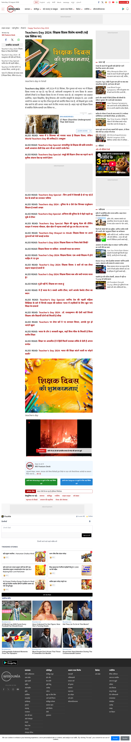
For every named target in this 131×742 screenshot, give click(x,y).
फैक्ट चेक (27, 725)
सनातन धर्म (71, 681)
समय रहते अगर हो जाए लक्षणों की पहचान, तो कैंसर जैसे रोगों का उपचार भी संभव (112, 130)
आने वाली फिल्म (50, 698)
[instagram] (109, 2)
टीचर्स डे (23, 28)
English (42, 2)
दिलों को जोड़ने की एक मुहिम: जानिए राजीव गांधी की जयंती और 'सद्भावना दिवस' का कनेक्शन (112, 230)
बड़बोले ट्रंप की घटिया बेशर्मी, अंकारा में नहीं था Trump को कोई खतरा (111, 277)
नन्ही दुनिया (15, 28)
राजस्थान (27, 712)
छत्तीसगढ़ (27, 701)
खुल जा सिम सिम (51, 695)
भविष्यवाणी (71, 677)
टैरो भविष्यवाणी (113, 695)
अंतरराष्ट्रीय (28, 688)
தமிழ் (48, 2)
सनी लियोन (49, 708)
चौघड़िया (111, 701)
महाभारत (70, 691)
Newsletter (123, 2)
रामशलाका (112, 698)
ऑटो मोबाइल (28, 719)
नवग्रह (110, 708)
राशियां (111, 684)
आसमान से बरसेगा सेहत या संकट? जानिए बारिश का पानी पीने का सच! (112, 246)
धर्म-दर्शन (70, 698)
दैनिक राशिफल (113, 674)
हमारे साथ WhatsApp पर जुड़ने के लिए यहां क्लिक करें (41, 482)
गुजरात (27, 705)
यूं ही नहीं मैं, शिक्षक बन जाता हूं (51, 283)
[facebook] (98, 2)
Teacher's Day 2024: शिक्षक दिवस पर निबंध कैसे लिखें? (12, 49)
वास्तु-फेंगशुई (112, 691)
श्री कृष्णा (70, 684)
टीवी (47, 712)
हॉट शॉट (48, 677)
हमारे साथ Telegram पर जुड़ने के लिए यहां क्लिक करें (76, 482)
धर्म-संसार (76, 496)
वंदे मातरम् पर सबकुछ (50, 9)
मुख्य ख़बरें (28, 681)
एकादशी (70, 674)
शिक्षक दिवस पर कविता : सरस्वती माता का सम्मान (59, 248)
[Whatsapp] (116, 2)
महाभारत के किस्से (31, 499)
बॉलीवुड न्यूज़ (49, 674)
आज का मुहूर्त (113, 681)
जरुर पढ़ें (102, 62)
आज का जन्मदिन (114, 677)
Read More (41, 451)
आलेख (48, 688)
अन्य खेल (97, 674)
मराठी (53, 2)
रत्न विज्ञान (112, 712)
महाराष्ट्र (27, 708)
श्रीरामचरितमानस (99, 9)
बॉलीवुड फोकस (50, 701)
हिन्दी (36, 2)
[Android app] (10, 662)
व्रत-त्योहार (71, 695)
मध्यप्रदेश (27, 698)
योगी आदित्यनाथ (29, 674)
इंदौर (26, 691)
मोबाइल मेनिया (29, 732)
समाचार (27, 9)
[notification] (127, 9)
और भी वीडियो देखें (103, 149)
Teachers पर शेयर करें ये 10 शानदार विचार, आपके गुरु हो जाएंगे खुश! (11, 68)
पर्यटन (48, 691)
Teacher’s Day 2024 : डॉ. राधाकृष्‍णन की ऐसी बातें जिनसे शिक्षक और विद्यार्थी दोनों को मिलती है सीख (11, 56)
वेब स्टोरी (48, 681)
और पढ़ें (39, 474)
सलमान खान (49, 705)
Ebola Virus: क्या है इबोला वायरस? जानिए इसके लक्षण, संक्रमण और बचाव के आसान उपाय (112, 262)
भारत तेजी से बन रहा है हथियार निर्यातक (49, 491)
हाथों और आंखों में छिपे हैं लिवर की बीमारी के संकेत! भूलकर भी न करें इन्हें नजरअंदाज (110, 98)
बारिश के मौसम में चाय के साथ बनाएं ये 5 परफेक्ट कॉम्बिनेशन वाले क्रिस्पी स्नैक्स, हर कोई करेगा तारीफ (112, 114)
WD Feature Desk (8, 35)
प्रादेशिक (27, 695)
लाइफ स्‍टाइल (6, 28)
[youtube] (113, 2)
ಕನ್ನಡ (72, 2)
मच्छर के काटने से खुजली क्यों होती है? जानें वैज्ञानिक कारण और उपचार (110, 67)
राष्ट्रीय (26, 684)
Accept (115, 738)
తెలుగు (59, 2)
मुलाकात (48, 715)
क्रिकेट (78, 9)
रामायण (70, 688)
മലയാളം (66, 2)
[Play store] (123, 9)
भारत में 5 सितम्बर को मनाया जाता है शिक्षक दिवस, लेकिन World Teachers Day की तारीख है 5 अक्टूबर (12, 74)
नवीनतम (102, 209)
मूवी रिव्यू (48, 684)
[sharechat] (106, 2)
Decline (125, 738)
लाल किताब (112, 688)
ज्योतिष (86, 9)
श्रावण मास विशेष (66, 9)
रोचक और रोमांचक (61, 499)
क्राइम (26, 722)
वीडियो (101, 145)
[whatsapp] (18, 40)
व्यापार (27, 729)
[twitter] (102, 2)
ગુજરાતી (78, 2)
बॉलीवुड (36, 9)
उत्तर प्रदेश (27, 677)
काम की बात (28, 715)
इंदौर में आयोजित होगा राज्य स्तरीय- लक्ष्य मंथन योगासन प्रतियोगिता (111, 214)
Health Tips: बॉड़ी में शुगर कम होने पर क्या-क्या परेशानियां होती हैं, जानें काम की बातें (112, 83)
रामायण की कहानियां (46, 499)
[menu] (4, 9)
